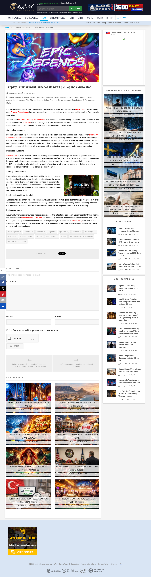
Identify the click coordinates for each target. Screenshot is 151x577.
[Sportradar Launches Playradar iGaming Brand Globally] (28, 415)
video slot (27, 122)
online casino (80, 109)
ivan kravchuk (52, 236)
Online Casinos (31, 18)
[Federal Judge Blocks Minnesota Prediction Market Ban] (111, 358)
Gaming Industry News (69, 97)
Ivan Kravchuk (12, 155)
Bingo (80, 18)
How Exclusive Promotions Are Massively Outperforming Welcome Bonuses (129, 393)
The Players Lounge (34, 100)
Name (9, 316)
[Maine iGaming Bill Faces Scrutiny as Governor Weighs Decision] (77, 447)
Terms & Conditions (88, 564)
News (44, 18)
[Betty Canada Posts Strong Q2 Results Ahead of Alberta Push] (111, 382)
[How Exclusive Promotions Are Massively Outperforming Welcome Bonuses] (111, 393)
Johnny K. (24, 409)
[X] (3, 288)
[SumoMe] (3, 306)
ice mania (29, 232)
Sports (90, 18)
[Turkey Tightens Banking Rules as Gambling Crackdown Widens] (28, 479)
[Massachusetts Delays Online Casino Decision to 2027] (77, 415)
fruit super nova (15, 232)
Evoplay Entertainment (20, 112)
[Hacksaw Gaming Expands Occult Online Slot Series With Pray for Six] (28, 447)
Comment (11, 281)
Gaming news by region (132, 23)
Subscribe (75, 9)
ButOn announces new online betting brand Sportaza (76, 365)
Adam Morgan (15, 93)
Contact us (75, 564)
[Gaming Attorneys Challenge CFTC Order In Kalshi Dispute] (123, 118)
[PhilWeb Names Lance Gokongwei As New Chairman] (123, 94)
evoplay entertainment (17, 241)
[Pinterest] (3, 294)
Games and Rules (57, 18)
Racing (100, 18)
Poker (71, 18)
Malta (8, 103)
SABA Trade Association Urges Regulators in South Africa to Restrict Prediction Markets (129, 331)
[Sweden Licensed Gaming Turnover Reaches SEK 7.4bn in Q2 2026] (123, 143)
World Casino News (61, 564)
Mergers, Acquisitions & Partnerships (79, 100)
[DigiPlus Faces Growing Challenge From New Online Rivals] (111, 288)
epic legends (91, 232)
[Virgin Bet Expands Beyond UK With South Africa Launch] (77, 383)
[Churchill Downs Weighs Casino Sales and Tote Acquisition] (111, 371)
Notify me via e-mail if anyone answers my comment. (34, 330)
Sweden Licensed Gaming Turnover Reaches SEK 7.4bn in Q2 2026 (129, 253)
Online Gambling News (53, 100)
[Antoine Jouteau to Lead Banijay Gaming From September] (111, 344)
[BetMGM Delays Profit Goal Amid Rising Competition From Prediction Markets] (111, 301)
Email (58, 316)
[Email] (3, 300)
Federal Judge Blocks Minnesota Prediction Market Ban (128, 358)
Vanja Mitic (118, 115)
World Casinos (14, 18)
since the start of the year (31, 218)
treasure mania (27, 236)
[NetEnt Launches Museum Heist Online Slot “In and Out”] (28, 383)
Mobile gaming (19, 100)
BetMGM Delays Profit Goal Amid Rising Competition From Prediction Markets (129, 301)
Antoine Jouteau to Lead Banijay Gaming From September (127, 344)
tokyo (64, 236)
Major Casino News (114, 23)
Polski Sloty (77, 220)
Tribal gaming (101, 23)
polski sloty (64, 232)
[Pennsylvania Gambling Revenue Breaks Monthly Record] (77, 479)
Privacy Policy (103, 564)
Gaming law (90, 23)
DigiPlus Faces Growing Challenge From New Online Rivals (128, 288)
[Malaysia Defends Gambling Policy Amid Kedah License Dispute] (123, 192)
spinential (12, 236)
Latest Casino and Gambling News (44, 97)
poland (39, 236)
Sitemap (114, 564)
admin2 (122, 399)
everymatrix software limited (82, 236)
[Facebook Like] (3, 277)
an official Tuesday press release (31, 120)
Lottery (109, 18)
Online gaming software (19, 97)
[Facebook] (3, 283)
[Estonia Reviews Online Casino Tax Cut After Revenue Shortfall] (123, 167)
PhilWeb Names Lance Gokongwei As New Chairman (46, 23)
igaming (53, 232)
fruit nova (41, 232)
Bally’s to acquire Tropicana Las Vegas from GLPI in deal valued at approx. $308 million (29, 365)
